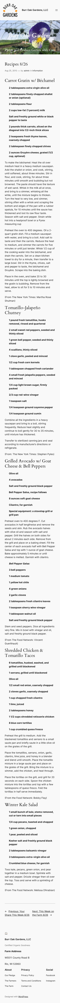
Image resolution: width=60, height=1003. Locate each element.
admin (26, 70)
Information (37, 70)
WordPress (23, 996)
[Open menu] (56, 10)
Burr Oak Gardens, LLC (35, 10)
